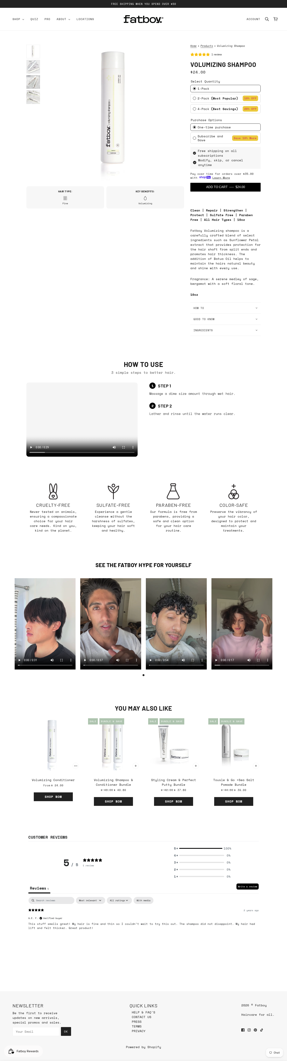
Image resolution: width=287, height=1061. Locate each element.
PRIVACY (138, 1031)
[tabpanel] (143, 922)
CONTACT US (141, 1017)
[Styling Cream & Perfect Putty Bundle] (174, 744)
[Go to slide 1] (143, 675)
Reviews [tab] (39, 888)
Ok (66, 1031)
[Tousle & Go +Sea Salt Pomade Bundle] (234, 744)
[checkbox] (143, 900)
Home (193, 46)
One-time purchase (214, 127)
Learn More (221, 178)
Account (253, 19)
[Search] (267, 19)
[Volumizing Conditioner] (53, 744)
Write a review (247, 886)
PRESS (137, 1021)
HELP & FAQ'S (143, 1012)
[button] (202, 848)
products (207, 46)
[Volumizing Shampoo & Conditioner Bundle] (113, 744)
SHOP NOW (53, 796)
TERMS (137, 1026)
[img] (243, 1029)
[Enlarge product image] (115, 113)
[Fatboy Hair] (143, 19)
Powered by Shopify (143, 1047)
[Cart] (275, 19)
